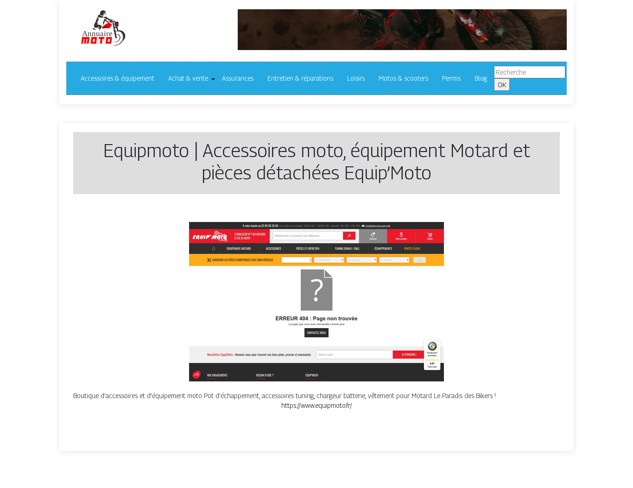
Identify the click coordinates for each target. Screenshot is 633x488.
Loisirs (356, 78)
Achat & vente (188, 78)
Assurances (237, 78)
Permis (451, 78)
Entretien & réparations (300, 78)
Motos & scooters (403, 78)
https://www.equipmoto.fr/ (316, 405)
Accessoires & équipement (117, 78)
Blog (481, 78)
